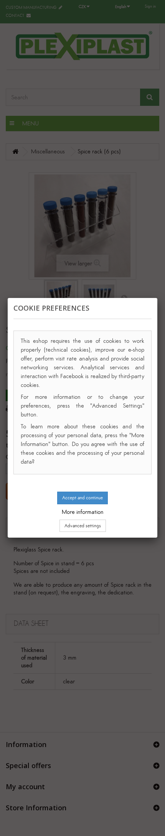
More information (83, 511)
